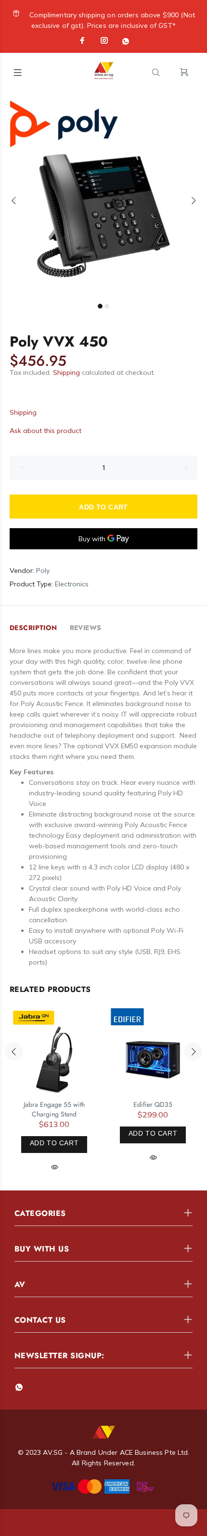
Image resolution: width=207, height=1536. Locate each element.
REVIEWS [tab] (86, 627)
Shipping (66, 372)
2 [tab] (106, 306)
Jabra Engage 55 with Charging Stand (54, 1109)
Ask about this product (45, 430)
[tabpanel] (103, 194)
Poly (43, 570)
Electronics (72, 584)
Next (193, 200)
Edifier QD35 (152, 1104)
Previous (14, 200)
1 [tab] (100, 306)
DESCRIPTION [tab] (33, 627)
